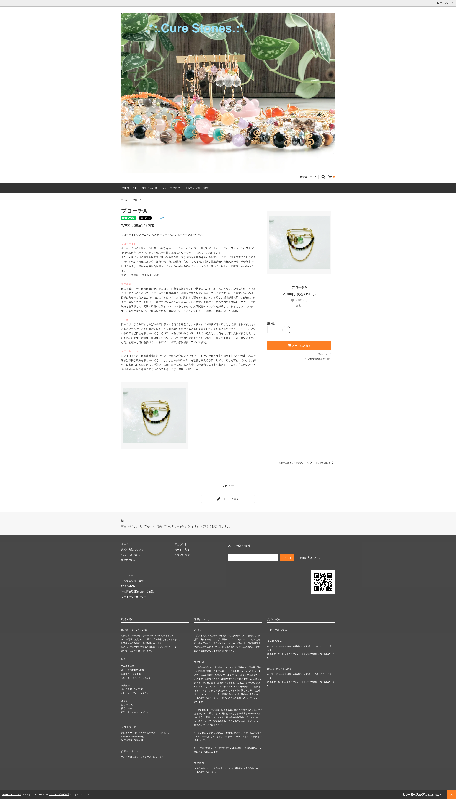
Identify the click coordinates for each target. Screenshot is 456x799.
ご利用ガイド (129, 187)
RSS (123, 586)
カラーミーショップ (11, 794)
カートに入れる (301, 345)
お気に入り (301, 300)
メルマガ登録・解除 (197, 187)
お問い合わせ (149, 187)
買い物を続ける (323, 462)
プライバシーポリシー (133, 596)
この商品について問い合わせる (294, 462)
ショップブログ (171, 187)
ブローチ (137, 199)
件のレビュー (165, 218)
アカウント (445, 3)
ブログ (132, 574)
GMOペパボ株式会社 (59, 794)
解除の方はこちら (310, 557)
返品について (324, 354)
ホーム (124, 199)
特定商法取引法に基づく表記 (137, 591)
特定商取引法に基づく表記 (318, 358)
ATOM (131, 586)
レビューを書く (230, 498)
